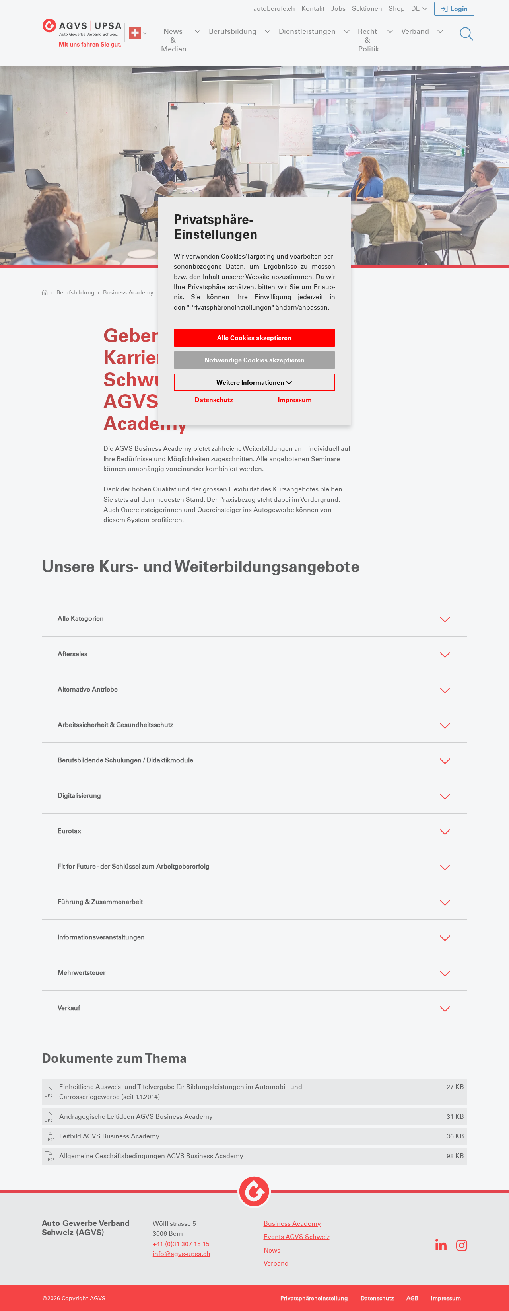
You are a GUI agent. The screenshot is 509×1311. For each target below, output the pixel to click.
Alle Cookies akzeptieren (254, 338)
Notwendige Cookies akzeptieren (254, 360)
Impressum (295, 400)
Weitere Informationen (251, 382)
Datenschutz (214, 400)
